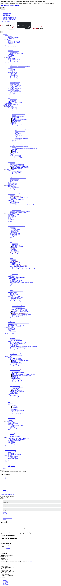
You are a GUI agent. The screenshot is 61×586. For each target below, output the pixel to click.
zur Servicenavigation (7, 15)
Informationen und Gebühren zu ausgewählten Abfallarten (26, 148)
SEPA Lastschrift (15, 118)
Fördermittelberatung (14, 75)
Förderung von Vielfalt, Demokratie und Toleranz (21, 314)
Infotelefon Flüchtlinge (14, 351)
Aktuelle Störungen (16, 109)
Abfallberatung (13, 123)
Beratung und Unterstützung (15, 239)
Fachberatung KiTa (16, 245)
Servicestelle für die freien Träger (18, 306)
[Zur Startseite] (30, 30)
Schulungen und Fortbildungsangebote (17, 353)
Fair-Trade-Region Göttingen (13, 94)
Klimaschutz (10, 357)
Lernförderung (12, 299)
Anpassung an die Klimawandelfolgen (17, 359)
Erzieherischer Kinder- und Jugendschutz (20, 313)
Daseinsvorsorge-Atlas (14, 83)
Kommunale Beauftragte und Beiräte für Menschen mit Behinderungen (23, 346)
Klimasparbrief (15, 376)
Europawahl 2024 (11, 465)
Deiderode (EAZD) (16, 150)
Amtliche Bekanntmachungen (10, 451)
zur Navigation (5, 14)
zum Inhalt (5, 10)
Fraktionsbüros (10, 43)
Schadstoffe (17, 134)
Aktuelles (4, 445)
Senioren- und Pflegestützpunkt (16, 340)
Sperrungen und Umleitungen (13, 423)
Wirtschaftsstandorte (11, 442)
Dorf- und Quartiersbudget (15, 61)
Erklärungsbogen (15, 173)
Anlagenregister (13, 203)
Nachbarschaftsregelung (16, 121)
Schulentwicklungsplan (14, 251)
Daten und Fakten (11, 38)
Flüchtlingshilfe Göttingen (15, 350)
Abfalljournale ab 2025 (16, 156)
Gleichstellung (8, 321)
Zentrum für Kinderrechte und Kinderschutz (18, 265)
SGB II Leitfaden (13, 174)
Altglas (16, 130)
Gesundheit (10, 334)
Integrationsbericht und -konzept (16, 355)
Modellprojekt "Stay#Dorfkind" (18, 316)
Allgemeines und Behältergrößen (18, 114)
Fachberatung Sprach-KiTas (17, 246)
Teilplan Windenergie (14, 64)
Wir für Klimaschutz (16, 229)
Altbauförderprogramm (16, 379)
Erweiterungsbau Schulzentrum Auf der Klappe (19, 197)
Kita (11, 242)
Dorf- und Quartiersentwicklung (14, 59)
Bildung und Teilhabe (16, 253)
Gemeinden (7, 57)
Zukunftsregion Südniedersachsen (11, 104)
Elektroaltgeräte (18, 133)
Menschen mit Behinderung (15, 339)
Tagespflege (12, 338)
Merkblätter (10, 420)
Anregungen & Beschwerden (13, 48)
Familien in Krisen (13, 289)
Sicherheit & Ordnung (9, 327)
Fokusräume (12, 71)
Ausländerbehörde (11, 329)
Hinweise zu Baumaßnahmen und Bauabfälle (20, 167)
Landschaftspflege (13, 385)
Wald (9, 402)
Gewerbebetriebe (15, 141)
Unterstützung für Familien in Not (16, 238)
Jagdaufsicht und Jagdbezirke (17, 413)
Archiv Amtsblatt (11, 453)
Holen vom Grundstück (16, 120)
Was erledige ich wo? (12, 46)
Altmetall (16, 137)
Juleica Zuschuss (13, 100)
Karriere (4, 468)
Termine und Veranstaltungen (10, 450)
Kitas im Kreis (15, 243)
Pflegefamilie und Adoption (15, 234)
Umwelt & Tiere (8, 356)
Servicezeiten (10, 50)
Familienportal (15, 274)
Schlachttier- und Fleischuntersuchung (17, 410)
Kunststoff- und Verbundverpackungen (22, 128)
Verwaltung (7, 45)
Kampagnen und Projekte (15, 370)
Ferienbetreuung (13, 260)
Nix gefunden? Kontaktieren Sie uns (7, 494)
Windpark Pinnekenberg (14, 202)
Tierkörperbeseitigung (14, 409)
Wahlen (6, 461)
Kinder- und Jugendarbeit (15, 300)
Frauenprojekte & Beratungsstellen (14, 326)
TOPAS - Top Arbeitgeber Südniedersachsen (16, 439)
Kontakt (11, 154)
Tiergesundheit (13, 405)
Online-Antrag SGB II (16, 172)
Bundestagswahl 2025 (12, 463)
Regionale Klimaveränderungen (16, 358)
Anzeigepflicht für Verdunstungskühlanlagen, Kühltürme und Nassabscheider (24, 204)
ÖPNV (9, 429)
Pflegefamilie (14, 235)
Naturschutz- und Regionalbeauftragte (17, 391)
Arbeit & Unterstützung (9, 169)
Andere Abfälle (18, 139)
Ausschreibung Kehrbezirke (13, 456)
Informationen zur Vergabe (13, 458)
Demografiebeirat (13, 73)
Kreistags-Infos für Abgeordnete (14, 42)
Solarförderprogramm (16, 378)
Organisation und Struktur (12, 47)
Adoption (14, 236)
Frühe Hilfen (12, 227)
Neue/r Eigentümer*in (16, 117)
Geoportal (9, 205)
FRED (11, 275)
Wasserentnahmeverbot (14, 397)
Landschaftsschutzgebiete (17, 390)
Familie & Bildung (8, 224)
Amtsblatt (9, 452)
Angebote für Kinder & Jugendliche (14, 296)
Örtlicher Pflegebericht (14, 84)
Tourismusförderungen (12, 216)
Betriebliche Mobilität (14, 431)
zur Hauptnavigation (7, 13)
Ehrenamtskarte (10, 96)
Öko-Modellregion (11, 415)
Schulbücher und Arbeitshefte (15, 298)
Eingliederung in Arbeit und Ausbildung (17, 176)
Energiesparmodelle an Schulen (18, 372)
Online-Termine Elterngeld (13, 319)
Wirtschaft (7, 437)
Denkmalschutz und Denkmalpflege (17, 199)
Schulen (11, 258)
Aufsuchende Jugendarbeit (17, 307)
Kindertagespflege (13, 247)
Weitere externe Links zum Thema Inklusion (18, 348)
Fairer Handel (12, 92)
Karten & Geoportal (9, 103)
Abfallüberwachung (11, 162)
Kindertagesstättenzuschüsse (15, 255)
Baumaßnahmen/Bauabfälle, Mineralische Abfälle (19, 166)
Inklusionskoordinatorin (14, 344)
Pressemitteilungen (15, 110)
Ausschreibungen (8, 455)
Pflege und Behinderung (12, 335)
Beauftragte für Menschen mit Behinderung (18, 342)
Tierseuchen (14, 406)
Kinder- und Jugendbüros (15, 262)
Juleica (9, 98)
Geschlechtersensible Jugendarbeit (18, 302)
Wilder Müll (12, 163)
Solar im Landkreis (13, 198)
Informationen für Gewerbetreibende (14, 440)
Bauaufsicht (12, 195)
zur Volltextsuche (6, 12)
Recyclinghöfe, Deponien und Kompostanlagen (19, 146)
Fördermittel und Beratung (15, 377)
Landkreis (5, 34)
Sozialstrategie (12, 69)
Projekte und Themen (14, 87)
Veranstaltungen (8, 460)
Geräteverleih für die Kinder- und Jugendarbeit (21, 311)
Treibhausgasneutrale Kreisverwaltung (17, 363)
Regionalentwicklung (9, 62)
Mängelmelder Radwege (14, 191)
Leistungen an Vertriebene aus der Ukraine (18, 178)
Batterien (16, 132)
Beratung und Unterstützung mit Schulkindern (18, 266)
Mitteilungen (7, 447)
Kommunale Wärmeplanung (15, 369)
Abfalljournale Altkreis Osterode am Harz (20, 158)
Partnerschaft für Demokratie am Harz (19, 315)
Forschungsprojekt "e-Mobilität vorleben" (18, 433)
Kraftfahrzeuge (10, 424)
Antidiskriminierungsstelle (12, 324)
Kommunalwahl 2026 (12, 462)
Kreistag (9, 40)
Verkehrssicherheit (13, 427)
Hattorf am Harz (15, 152)
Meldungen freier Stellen (14, 179)
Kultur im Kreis (11, 217)
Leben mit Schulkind (11, 257)
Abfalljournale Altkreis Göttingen (18, 157)
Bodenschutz (12, 399)
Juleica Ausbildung (13, 99)
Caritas (13, 269)
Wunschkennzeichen (11, 422)
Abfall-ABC (12, 153)
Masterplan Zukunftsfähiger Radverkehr (17, 192)
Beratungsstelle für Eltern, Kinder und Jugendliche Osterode (23, 254)
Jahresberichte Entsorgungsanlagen (19, 159)
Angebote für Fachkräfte (12, 276)
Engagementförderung (12, 101)
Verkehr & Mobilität (9, 421)
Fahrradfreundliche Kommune (15, 190)
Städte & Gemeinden (11, 58)
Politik (6, 39)
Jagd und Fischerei (13, 412)
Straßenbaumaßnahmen (14, 187)
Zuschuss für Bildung (14, 180)
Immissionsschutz (11, 200)
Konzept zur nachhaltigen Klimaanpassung (20, 360)
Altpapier (16, 127)
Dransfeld (14, 151)
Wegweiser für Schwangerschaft (16, 280)
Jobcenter (9, 170)
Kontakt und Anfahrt (14, 52)
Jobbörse (11, 181)
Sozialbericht (12, 70)
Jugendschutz (12, 312)
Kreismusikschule (13, 293)
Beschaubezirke (15, 411)
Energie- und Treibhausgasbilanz (16, 364)
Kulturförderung (11, 219)
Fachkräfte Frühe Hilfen (14, 231)
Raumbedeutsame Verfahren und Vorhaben (18, 212)
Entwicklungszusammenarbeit (13, 90)
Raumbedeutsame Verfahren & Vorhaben (17, 67)
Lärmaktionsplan (13, 201)
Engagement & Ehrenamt (10, 95)
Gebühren (14, 115)
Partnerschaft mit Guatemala (15, 93)
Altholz (16, 136)
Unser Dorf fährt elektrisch (15, 435)
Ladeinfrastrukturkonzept (14, 436)
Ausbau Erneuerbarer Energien (16, 365)
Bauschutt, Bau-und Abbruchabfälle (21, 138)
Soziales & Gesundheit (9, 333)
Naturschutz (10, 383)
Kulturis (9, 218)
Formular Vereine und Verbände (21, 310)
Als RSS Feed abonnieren (5, 21)
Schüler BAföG (13, 259)
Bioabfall (16, 126)
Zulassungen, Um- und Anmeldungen (17, 425)
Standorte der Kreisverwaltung (13, 51)
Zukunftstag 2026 (11, 56)
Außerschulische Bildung (12, 292)
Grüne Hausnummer (16, 371)
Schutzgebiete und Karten (15, 386)
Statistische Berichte (14, 80)
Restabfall (17, 125)
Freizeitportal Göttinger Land (13, 214)
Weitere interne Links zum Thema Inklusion (18, 347)
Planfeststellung (13, 188)
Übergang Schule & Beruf (15, 317)
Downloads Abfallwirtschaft (15, 155)
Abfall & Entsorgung (9, 106)
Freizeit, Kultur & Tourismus (10, 213)
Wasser (9, 394)
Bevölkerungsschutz (11, 328)
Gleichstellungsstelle (11, 322)
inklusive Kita (15, 244)
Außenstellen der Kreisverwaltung (16, 53)
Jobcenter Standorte (13, 175)
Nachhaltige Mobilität (12, 430)
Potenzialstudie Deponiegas (15, 382)
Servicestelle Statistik (12, 79)
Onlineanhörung (13, 331)
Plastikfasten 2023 (15, 142)
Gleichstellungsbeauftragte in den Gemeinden (16, 325)
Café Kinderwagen (13, 232)
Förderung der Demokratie (10, 446)
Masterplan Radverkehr (14, 189)
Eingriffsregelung (13, 392)
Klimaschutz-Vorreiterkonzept (15, 362)
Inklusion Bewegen (13, 345)
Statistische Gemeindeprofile (15, 85)
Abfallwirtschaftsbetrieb (12, 107)
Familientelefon (15, 271)
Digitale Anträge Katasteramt (15, 196)
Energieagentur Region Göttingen (18, 380)
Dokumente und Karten (16, 210)
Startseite (4, 512)
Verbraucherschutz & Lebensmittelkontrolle (13, 417)
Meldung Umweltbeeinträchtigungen (17, 165)
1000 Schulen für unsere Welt (15, 91)
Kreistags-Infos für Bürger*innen (14, 41)
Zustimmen (3, 8)
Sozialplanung (10, 68)
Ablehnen (2, 7)
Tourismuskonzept (11, 215)
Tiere (9, 404)
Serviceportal (10, 54)
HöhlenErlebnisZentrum (12, 221)
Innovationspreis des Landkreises (14, 444)
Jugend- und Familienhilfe (15, 233)
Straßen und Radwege (12, 186)
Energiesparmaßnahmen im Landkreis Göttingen (21, 375)
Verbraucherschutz (11, 418)
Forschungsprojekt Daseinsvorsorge (16, 78)
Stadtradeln (14, 373)
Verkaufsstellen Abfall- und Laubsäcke (19, 119)
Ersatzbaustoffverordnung (17, 168)
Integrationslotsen (13, 354)
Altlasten (11, 401)
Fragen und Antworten (16, 208)
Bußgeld (9, 330)
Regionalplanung (11, 63)
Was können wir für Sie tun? (5, 471)
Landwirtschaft (10, 403)
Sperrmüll (12, 143)
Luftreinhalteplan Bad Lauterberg (16, 381)
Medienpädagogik (15, 303)
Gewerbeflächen (11, 443)
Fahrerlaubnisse (13, 426)
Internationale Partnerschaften (13, 37)
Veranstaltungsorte (11, 220)
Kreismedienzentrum (14, 294)
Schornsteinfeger (13, 457)
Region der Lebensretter (12, 332)
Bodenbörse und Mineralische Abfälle (17, 164)
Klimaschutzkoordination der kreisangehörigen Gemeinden (23, 374)
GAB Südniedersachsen (12, 184)
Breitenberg (14, 149)
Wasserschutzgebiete (16, 388)
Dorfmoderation (13, 60)
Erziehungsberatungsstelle (15, 237)
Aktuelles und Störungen (14, 108)
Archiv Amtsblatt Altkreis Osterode (14, 454)
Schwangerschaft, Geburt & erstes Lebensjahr (16, 226)
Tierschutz (12, 408)
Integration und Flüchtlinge (13, 349)
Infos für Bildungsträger (12, 183)
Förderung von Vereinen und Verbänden (15, 102)
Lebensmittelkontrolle (12, 419)
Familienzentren (13, 228)
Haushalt (9, 44)
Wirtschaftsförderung (11, 441)
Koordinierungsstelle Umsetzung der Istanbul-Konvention (18, 323)
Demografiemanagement (12, 72)
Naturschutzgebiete (16, 389)
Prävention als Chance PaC (15, 264)
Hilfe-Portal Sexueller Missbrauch (16, 291)
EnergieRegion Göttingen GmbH (18, 367)
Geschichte (10, 36)
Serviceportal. (30, 561)
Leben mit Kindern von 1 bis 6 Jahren (15, 240)
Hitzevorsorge (15, 361)
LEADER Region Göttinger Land (14, 86)
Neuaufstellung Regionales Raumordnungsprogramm (20, 66)
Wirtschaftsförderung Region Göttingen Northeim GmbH (18, 438)
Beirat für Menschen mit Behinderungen (17, 343)
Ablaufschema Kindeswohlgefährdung (17, 277)
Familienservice (15, 273)
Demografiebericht (13, 77)
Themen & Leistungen (7, 105)
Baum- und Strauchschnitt (20, 131)
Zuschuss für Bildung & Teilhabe (16, 297)
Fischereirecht (15, 414)
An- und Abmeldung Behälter (18, 116)
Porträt (6, 35)
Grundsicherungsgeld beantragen (16, 171)
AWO (13, 270)
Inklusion (9, 341)
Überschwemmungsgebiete (17, 387)
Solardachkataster (15, 366)
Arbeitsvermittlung (11, 182)
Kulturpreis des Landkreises (13, 222)
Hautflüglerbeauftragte (14, 393)
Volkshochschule (13, 295)
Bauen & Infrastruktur (9, 185)
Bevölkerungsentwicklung (15, 82)
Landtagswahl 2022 (11, 466)
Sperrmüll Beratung (18, 135)
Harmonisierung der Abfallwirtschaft (17, 160)
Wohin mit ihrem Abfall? (17, 124)
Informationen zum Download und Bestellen (20, 140)
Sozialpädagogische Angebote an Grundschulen (21, 305)
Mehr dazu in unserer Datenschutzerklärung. (9, 5)
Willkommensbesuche (14, 230)
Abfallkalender (13, 111)
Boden (9, 398)
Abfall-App (12, 144)
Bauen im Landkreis (11, 194)
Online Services (11, 55)
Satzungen (14, 122)
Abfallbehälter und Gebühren (15, 112)
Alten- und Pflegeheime (14, 337)
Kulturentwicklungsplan (12, 223)
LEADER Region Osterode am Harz (15, 88)
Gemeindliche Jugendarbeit (17, 301)
